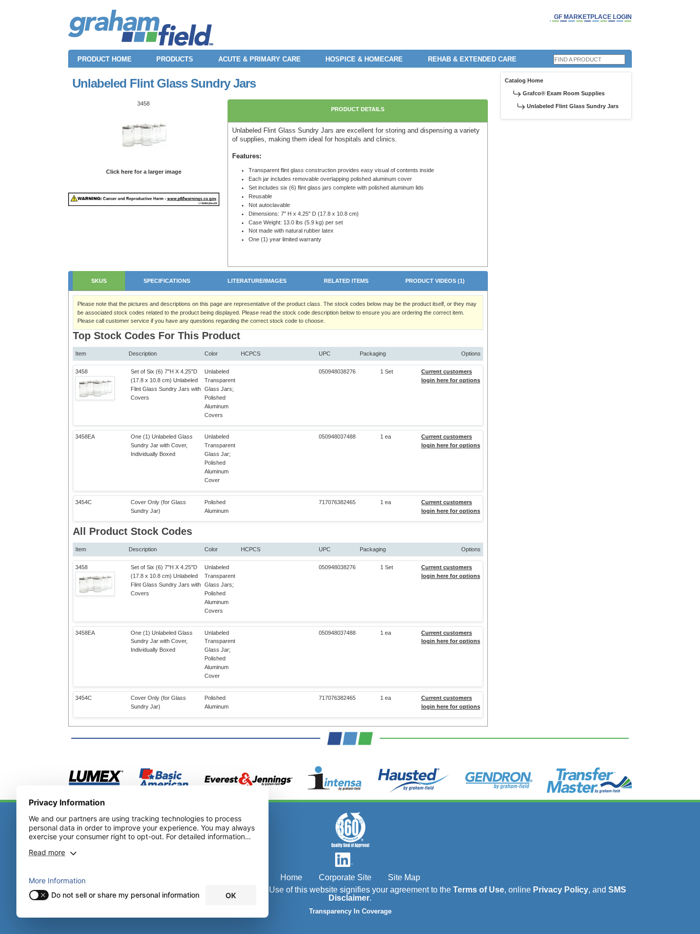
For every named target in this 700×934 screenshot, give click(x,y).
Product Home (104, 59)
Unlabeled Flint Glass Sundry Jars (573, 106)
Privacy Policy (560, 889)
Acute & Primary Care (259, 59)
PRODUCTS (174, 59)
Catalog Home (524, 80)
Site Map (404, 877)
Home (291, 877)
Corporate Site (345, 877)
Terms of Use (478, 889)
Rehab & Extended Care (472, 59)
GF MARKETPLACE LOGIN (593, 16)
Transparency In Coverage (350, 911)
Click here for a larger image (143, 172)
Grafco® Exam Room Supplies (564, 93)
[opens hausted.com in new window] (414, 780)
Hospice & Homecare (364, 59)
